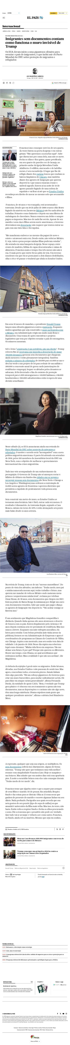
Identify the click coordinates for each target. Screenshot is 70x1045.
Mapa (54, 1027)
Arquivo (40, 982)
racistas (40, 174)
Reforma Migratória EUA (21, 868)
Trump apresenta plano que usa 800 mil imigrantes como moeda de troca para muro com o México (9, 165)
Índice (43, 1029)
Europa (19, 31)
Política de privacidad (47, 1027)
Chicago (43, 177)
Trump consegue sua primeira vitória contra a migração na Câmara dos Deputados (37, 852)
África (13, 31)
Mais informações (10, 876)
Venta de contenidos (23, 1027)
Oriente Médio (25, 31)
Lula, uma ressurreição (13, 951)
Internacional (11, 26)
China (32, 31)
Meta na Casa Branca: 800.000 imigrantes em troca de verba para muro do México (40, 840)
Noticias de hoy (49, 1029)
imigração (47, 327)
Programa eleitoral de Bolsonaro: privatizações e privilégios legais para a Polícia (32, 960)
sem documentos (13, 767)
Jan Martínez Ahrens (35, 76)
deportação (26, 225)
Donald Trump (54, 324)
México (40, 210)
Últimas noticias (8, 944)
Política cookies (38, 1027)
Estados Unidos (56, 191)
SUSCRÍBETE (53, 13)
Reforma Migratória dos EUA (13, 36)
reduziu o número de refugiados (20, 360)
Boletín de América (9, 986)
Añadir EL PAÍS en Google (60, 83)
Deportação (32, 868)
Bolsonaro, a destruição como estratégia (19, 947)
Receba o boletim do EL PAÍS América (18, 829)
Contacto (16, 1027)
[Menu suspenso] (3, 17)
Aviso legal (31, 1027)
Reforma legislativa (42, 868)
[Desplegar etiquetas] (63, 868)
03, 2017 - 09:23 (37, 78)
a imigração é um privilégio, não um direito (36, 349)
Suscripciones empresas (33, 1029)
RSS (41, 1029)
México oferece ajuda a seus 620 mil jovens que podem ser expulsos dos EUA (9, 184)
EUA (36, 31)
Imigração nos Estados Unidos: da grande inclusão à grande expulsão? (8, 175)
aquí (43, 876)
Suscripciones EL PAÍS (22, 1029)
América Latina (6, 31)
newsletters (7, 982)
